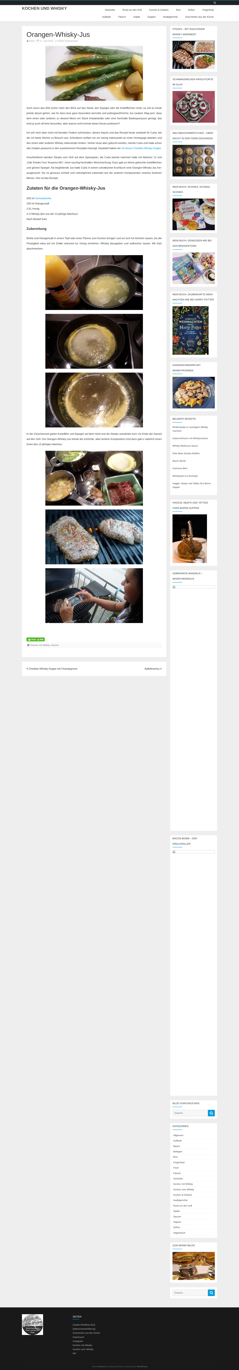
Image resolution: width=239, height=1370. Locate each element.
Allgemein (178, 1135)
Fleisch (122, 16)
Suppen (151, 16)
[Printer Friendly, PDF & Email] (36, 639)
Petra (32, 41)
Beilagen (177, 1151)
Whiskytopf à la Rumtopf (185, 476)
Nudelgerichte (170, 16)
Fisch (176, 1167)
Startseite (110, 9)
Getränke (178, 1178)
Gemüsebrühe (43, 198)
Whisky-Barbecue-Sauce (185, 445)
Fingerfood (208, 9)
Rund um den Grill (132, 9)
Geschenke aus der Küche (199, 16)
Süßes (191, 9)
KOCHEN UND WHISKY (44, 8)
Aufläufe (106, 16)
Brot (178, 9)
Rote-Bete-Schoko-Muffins (186, 453)
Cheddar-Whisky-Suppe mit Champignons (52, 668)
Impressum (78, 1337)
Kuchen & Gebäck (159, 9)
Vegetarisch (179, 1232)
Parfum (101, 1366)
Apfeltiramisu (152, 668)
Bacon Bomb (179, 461)
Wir (74, 1353)
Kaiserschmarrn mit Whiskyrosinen (190, 438)
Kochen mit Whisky (40, 645)
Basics (176, 1146)
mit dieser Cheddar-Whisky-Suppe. (141, 148)
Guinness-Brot (180, 468)
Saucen (55, 645)
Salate (136, 16)
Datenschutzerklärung (84, 1329)
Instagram (78, 1341)
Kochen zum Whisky (183, 1189)
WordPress (142, 1366)
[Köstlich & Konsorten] (32, 1334)
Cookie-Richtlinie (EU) (84, 1324)
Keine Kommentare (68, 41)
